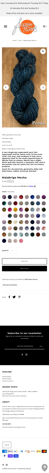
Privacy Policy (6, 376)
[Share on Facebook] (9, 297)
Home (15, 40)
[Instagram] (26, 355)
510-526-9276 (6, 424)
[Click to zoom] (43, 51)
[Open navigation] (6, 26)
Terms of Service (7, 381)
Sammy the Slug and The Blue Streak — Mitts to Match (19, 391)
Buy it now (24, 268)
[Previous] (6, 87)
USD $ (7, 445)
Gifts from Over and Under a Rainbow (14, 396)
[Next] (43, 87)
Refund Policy (6, 379)
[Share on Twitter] (14, 297)
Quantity (5, 250)
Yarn (20, 40)
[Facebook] (22, 355)
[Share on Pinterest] (19, 297)
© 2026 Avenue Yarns (9, 468)
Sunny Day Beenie (8, 394)
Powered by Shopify (24, 468)
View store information (10, 285)
